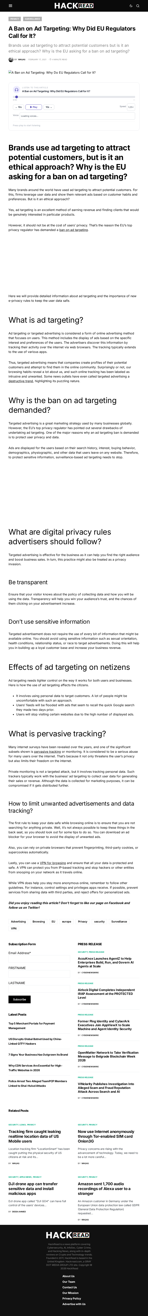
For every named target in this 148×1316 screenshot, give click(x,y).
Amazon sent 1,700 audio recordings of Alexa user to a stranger (104, 1189)
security (99, 921)
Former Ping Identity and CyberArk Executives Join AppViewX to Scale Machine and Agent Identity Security (105, 1025)
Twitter (33, 907)
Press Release (96, 952)
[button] (10, 5)
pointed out (82, 428)
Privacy (14, 19)
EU (53, 921)
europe (66, 921)
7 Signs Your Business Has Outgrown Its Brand (38, 1054)
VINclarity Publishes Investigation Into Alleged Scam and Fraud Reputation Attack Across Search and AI (106, 1087)
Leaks (22, 1124)
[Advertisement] (74, 262)
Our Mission (70, 1292)
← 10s (18, 107)
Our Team (68, 1281)
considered (73, 333)
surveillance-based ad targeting (79, 457)
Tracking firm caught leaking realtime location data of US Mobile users (34, 1136)
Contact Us (69, 1287)
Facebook (116, 903)
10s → (49, 107)
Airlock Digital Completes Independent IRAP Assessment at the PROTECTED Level (106, 993)
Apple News (25, 1177)
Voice (15, 115)
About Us (68, 1276)
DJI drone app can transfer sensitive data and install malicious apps (33, 1189)
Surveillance (32, 19)
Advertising (18, 921)
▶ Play (33, 107)
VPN (14, 928)
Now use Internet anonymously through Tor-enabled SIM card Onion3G (106, 1136)
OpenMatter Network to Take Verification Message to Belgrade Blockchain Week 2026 (108, 1056)
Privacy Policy (71, 1298)
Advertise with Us (74, 1304)
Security (83, 952)
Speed (123, 106)
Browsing (39, 921)
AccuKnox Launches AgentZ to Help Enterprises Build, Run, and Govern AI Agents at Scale (106, 962)
